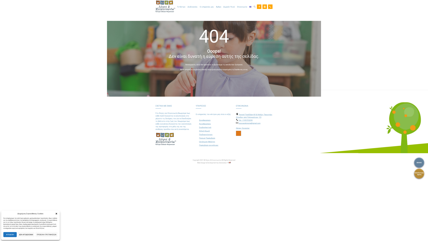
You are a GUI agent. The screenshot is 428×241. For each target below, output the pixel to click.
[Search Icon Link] (254, 6)
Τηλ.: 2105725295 (246, 120)
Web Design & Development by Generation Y (212, 163)
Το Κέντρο (181, 7)
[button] (56, 214)
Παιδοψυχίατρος (206, 135)
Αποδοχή (10, 235)
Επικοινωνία (242, 7)
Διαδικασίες (193, 7)
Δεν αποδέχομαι (26, 235)
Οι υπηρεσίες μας (207, 7)
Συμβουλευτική (205, 127)
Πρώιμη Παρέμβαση (207, 138)
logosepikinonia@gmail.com (249, 123)
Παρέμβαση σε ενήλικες (208, 145)
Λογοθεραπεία (205, 124)
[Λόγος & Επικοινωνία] (165, 6)
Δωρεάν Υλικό (229, 7)
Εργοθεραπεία (204, 120)
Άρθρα (218, 7)
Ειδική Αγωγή (204, 131)
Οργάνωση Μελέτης (207, 142)
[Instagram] (264, 6)
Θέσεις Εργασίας (243, 128)
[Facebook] (259, 6)
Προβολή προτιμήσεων (46, 235)
